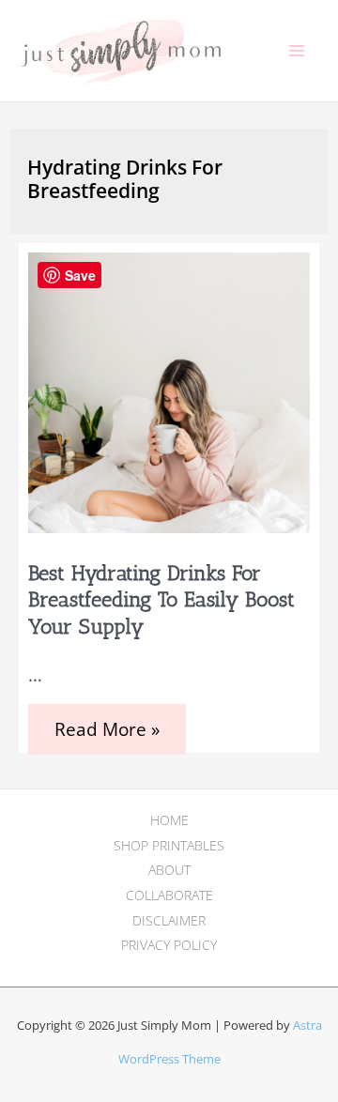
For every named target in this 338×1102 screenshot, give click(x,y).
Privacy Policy (169, 945)
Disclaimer (169, 920)
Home (169, 820)
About (169, 870)
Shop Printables (169, 845)
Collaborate (169, 895)
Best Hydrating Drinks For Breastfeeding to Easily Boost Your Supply (161, 599)
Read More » (112, 735)
